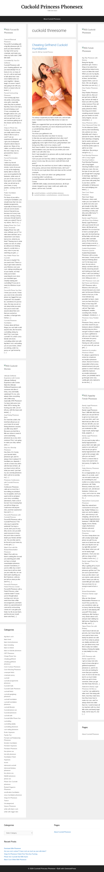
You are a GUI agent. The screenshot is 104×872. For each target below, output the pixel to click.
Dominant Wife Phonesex (12, 848)
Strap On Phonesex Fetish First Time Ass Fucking (20, 854)
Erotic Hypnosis (9, 732)
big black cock (9, 636)
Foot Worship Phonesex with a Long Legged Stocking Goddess (90, 157)
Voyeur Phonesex (10, 806)
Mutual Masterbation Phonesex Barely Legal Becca (89, 593)
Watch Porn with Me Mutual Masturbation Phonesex (11, 549)
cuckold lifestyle (9, 707)
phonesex (7, 784)
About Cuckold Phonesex (52, 19)
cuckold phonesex (51, 195)
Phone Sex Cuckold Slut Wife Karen (16, 857)
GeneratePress (70, 869)
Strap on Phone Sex (10, 128)
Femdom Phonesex (10, 748)
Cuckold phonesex (10, 713)
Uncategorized (9, 803)
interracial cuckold (10, 765)
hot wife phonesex (10, 754)
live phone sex (9, 773)
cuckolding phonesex (11, 727)
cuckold (6, 678)
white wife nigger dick (11, 812)
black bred (7, 639)
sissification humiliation (11, 792)
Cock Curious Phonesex (12, 667)
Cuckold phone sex (10, 710)
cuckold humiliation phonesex (55, 193)
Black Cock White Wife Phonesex (15, 859)
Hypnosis (7, 760)
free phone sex (9, 751)
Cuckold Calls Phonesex (12, 688)
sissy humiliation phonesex (13, 795)
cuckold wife (8, 715)
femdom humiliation (10, 743)
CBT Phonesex (9, 653)
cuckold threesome (63, 195)
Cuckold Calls (8, 686)
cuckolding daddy (10, 724)
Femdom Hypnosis (10, 746)
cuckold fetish (8, 691)
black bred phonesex (11, 642)
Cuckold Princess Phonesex (52, 7)
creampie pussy (9, 675)
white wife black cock (11, 809)
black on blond (9, 648)
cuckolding (7, 721)
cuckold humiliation (40, 193)
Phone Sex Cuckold (10, 781)
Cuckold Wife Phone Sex (12, 718)
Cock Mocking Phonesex (12, 669)
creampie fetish (9, 672)
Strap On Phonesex (10, 798)
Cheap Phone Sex (10, 656)
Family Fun (7, 735)
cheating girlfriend (10, 659)
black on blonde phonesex (12, 650)
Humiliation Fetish (10, 757)
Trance (6, 800)
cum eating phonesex (11, 729)
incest (6, 762)
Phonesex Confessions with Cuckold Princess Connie (12, 482)
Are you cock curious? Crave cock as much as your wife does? (25, 851)
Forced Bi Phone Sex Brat (12, 290)
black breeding (9, 645)
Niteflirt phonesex (10, 776)
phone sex (7, 779)
